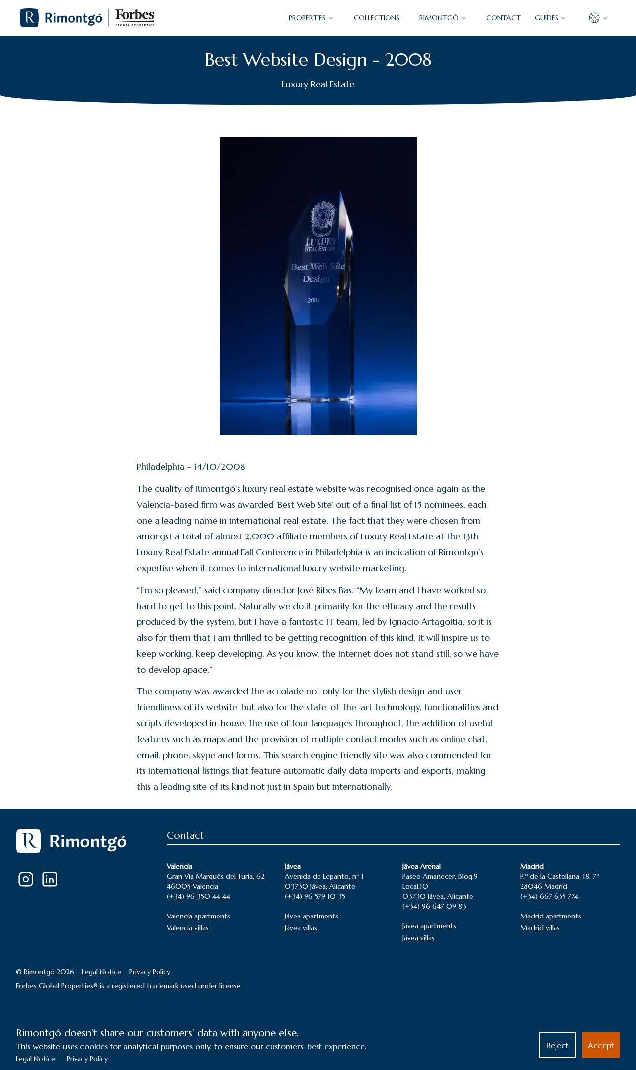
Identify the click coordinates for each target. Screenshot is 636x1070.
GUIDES (546, 17)
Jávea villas (301, 927)
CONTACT (503, 17)
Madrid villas (540, 927)
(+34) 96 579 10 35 (315, 896)
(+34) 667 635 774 (549, 896)
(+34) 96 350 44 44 (198, 896)
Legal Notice (101, 971)
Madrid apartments (550, 916)
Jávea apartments (311, 916)
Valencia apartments (198, 916)
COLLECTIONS (376, 17)
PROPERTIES (307, 17)
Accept (601, 1045)
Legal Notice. (36, 1058)
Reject (557, 1045)
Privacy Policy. (88, 1058)
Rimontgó (439, 17)
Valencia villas (188, 927)
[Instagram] (26, 879)
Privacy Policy (149, 971)
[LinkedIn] (50, 879)
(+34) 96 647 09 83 (434, 906)
